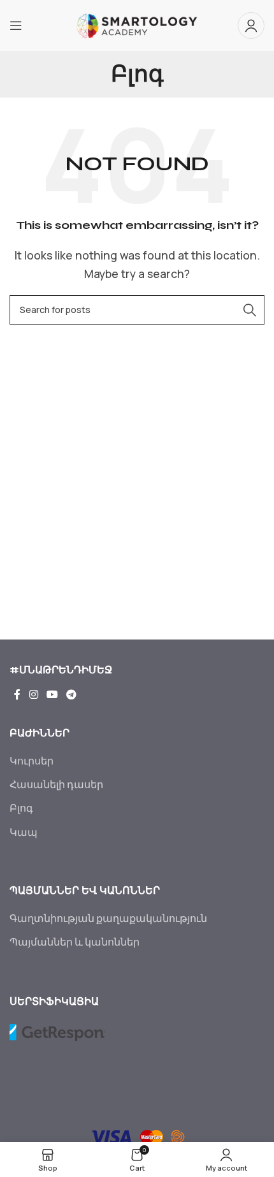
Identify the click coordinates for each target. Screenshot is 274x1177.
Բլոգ (21, 808)
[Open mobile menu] (16, 25)
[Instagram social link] (33, 694)
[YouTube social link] (52, 694)
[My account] (251, 25)
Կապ (24, 832)
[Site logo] (137, 24)
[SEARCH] (249, 310)
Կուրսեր (32, 761)
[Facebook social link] (17, 694)
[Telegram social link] (71, 694)
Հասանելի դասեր (56, 784)
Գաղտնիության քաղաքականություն (108, 918)
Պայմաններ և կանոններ (75, 942)
